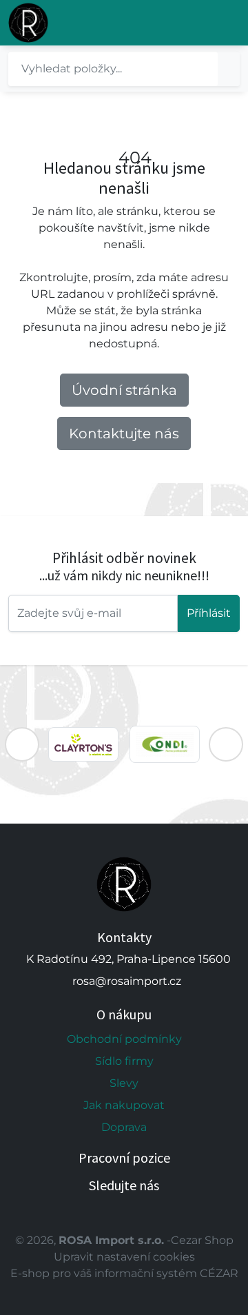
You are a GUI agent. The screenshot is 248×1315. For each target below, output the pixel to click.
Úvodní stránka (124, 390)
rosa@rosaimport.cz (126, 981)
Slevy (124, 1083)
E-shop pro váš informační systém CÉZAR (124, 1273)
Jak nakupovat (124, 1105)
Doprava (124, 1127)
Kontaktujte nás (124, 433)
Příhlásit (209, 613)
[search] (229, 69)
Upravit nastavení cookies (124, 1256)
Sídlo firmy (124, 1061)
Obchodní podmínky (124, 1039)
